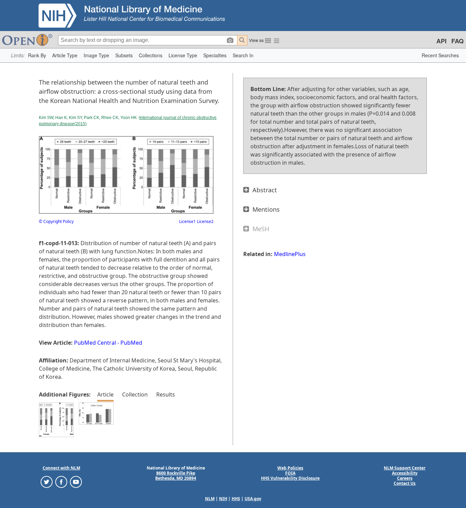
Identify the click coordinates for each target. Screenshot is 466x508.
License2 (205, 221)
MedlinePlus (290, 254)
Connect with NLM (61, 468)
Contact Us (405, 483)
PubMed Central (95, 342)
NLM (210, 499)
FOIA (290, 473)
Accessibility (405, 473)
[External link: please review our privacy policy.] (47, 481)
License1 (187, 221)
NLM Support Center (404, 468)
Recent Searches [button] (440, 55)
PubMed (131, 342)
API (441, 40)
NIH (223, 499)
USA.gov (253, 499)
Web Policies (290, 468)
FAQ (457, 40)
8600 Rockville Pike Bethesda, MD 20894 (175, 475)
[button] (37, 55)
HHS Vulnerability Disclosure (290, 478)
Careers (404, 478)
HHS (236, 499)
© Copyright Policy (56, 221)
